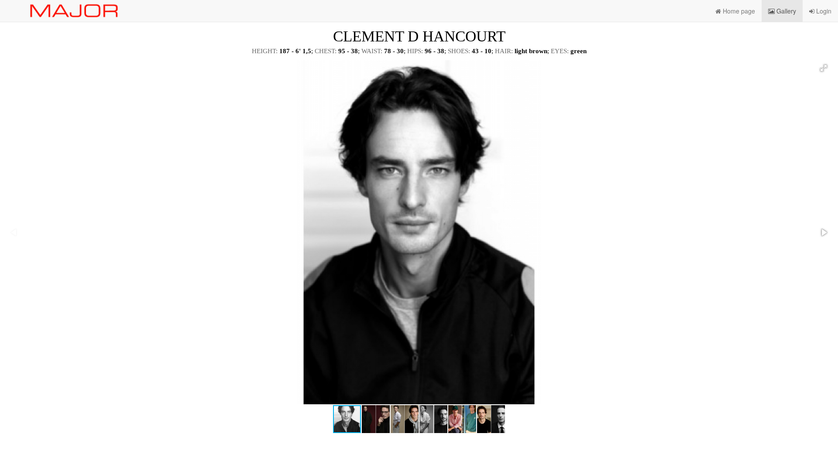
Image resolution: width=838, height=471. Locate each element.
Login (822, 11)
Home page (738, 11)
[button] (824, 68)
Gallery (785, 11)
